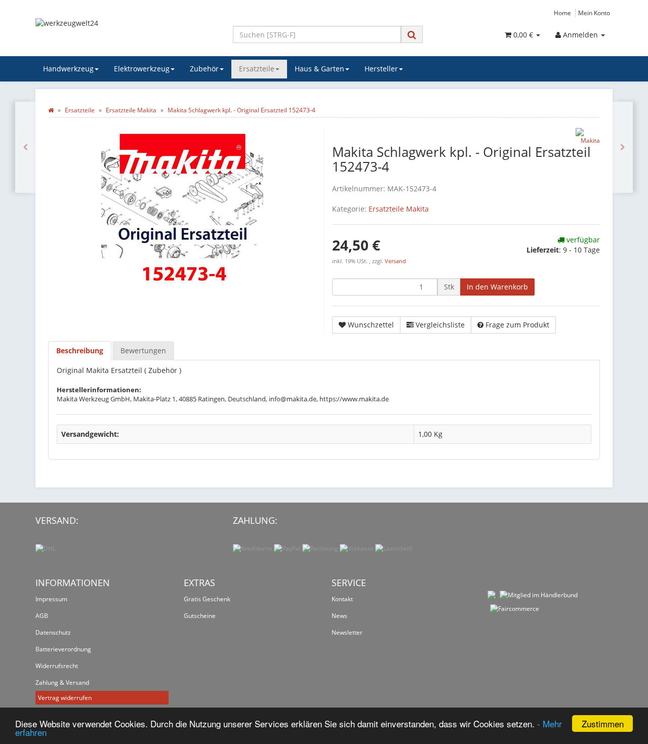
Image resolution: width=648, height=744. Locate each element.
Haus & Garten (319, 68)
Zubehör (204, 68)
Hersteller (381, 68)
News (339, 615)
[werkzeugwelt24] (126, 33)
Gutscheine (200, 615)
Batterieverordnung (63, 649)
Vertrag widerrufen (65, 697)
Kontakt (342, 599)
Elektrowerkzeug (142, 68)
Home (562, 13)
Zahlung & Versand (62, 682)
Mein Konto (594, 13)
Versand (395, 261)
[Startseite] (51, 110)
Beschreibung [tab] (79, 350)
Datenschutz (53, 632)
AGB (41, 615)
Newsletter (347, 632)
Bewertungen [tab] (143, 350)
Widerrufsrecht (56, 666)
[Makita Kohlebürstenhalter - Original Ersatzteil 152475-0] (623, 147)
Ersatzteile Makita (399, 209)
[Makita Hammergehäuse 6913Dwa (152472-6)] (25, 147)
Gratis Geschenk (207, 599)
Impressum (51, 599)
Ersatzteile (256, 68)
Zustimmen (603, 723)
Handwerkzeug (68, 68)
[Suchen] (412, 34)
